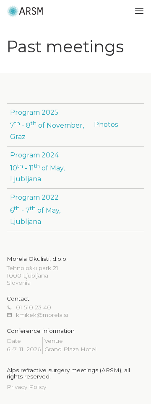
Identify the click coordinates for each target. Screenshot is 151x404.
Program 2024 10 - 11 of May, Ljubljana (37, 167)
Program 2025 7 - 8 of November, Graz (47, 124)
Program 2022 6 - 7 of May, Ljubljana (35, 209)
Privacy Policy (26, 386)
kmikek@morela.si (42, 315)
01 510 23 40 (33, 308)
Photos (106, 125)
